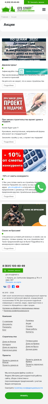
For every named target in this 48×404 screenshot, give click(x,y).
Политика (30, 320)
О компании (7, 321)
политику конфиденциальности (28, 388)
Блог (4, 330)
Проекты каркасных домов (34, 365)
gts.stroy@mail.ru (15, 187)
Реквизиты (6, 327)
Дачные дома (31, 349)
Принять (24, 396)
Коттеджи (6, 344)
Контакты (30, 332)
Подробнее (9, 85)
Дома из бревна (32, 344)
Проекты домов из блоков (10, 361)
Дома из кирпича (9, 347)
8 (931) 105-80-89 (12, 2)
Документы (7, 324)
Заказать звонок (14, 270)
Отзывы (29, 326)
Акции (28, 323)
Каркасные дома (9, 350)
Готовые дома (32, 341)
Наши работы (31, 329)
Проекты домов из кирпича (10, 366)
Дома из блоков (9, 342)
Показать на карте (13, 282)
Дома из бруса (32, 346)
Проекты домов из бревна (34, 360)
